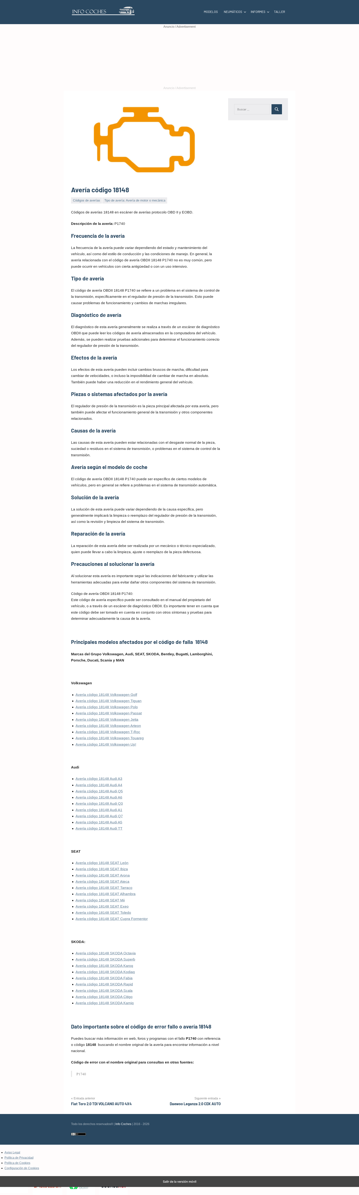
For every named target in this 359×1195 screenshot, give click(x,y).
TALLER (279, 11)
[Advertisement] (179, 57)
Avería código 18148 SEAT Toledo (103, 913)
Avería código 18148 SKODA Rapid (104, 984)
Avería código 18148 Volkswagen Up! (106, 744)
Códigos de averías (86, 200)
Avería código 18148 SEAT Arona (103, 875)
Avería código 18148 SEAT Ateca (102, 882)
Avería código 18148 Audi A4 (99, 785)
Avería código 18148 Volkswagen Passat (109, 713)
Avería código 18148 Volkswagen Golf (106, 695)
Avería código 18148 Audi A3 (99, 779)
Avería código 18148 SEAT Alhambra (106, 894)
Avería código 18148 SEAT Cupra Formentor (112, 919)
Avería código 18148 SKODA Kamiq (105, 1003)
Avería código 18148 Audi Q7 (99, 816)
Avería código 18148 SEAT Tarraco (104, 888)
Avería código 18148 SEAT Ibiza (102, 869)
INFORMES (258, 11)
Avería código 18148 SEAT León (102, 863)
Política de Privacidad (18, 1157)
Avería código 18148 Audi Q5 (99, 791)
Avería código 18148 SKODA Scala (104, 991)
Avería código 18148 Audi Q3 (99, 804)
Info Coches (123, 1124)
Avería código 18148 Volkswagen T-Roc (108, 732)
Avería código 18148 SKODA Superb (105, 959)
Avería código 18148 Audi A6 (99, 797)
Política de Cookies (17, 1163)
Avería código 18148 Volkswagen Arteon (108, 726)
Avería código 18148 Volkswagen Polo (107, 707)
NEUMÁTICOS (233, 11)
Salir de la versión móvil (179, 1181)
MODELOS (211, 11)
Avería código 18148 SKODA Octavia (106, 953)
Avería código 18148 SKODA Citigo (104, 997)
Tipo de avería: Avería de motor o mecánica (134, 200)
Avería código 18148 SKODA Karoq (104, 966)
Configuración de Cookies (21, 1168)
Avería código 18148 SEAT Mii (100, 900)
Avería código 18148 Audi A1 (99, 810)
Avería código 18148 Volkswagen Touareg (110, 738)
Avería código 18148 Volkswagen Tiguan (109, 701)
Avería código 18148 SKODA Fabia (104, 978)
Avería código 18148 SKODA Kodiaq (105, 972)
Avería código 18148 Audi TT (99, 828)
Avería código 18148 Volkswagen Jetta (107, 720)
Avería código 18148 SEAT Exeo (102, 906)
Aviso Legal (12, 1152)
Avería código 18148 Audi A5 (99, 822)
